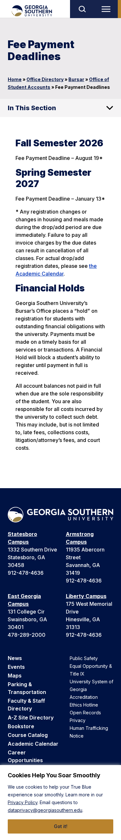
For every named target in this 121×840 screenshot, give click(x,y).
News (15, 658)
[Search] (82, 9)
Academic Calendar (33, 743)
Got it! (60, 826)
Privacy (78, 720)
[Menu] (107, 9)
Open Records (85, 712)
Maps (15, 675)
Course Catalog (28, 735)
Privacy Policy (22, 802)
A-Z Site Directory (31, 717)
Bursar (76, 79)
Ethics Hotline (84, 705)
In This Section (32, 108)
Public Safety (84, 658)
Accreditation (84, 697)
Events (16, 667)
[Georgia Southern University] (31, 11)
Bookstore (21, 726)
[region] (60, 802)
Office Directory (45, 79)
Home (15, 79)
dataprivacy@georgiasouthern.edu (45, 810)
